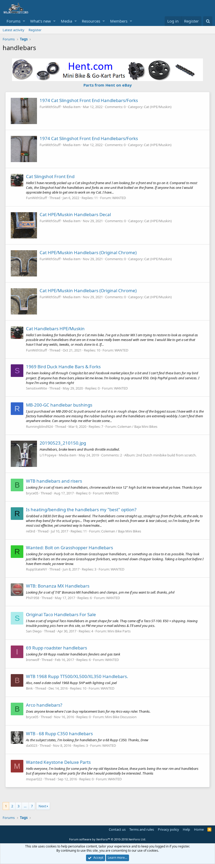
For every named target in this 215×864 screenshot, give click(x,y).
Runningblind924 (39, 426)
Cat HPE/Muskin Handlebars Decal (75, 214)
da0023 (31, 745)
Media (66, 21)
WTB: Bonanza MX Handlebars (57, 586)
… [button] (25, 806)
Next (42, 806)
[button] (24, 21)
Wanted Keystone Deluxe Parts (58, 762)
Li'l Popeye (48, 455)
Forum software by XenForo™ (107, 839)
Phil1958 (32, 597)
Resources (91, 21)
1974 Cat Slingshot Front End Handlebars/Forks (89, 100)
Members (118, 21)
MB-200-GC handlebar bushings (59, 405)
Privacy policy (168, 829)
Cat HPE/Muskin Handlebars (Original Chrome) (88, 252)
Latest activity (13, 30)
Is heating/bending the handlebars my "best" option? (81, 509)
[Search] (207, 21)
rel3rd (30, 531)
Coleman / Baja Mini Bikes (137, 426)
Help (186, 829)
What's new (40, 21)
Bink (29, 688)
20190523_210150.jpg (63, 443)
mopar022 (34, 779)
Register (35, 30)
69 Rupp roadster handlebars (56, 648)
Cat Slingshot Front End (50, 176)
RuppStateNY (36, 569)
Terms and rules (141, 829)
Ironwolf (32, 659)
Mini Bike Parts (119, 631)
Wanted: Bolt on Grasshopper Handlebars (69, 548)
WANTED (119, 197)
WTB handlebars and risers (54, 481)
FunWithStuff (50, 106)
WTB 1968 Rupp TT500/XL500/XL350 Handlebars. (77, 676)
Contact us (117, 829)
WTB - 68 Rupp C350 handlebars (59, 733)
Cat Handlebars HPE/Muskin (55, 329)
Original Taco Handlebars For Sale (61, 614)
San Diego (34, 631)
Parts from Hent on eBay (107, 85)
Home (199, 829)
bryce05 (32, 493)
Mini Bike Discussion (121, 716)
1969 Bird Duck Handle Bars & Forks (63, 367)
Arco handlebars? (44, 705)
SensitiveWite (36, 388)
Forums (13, 21)
